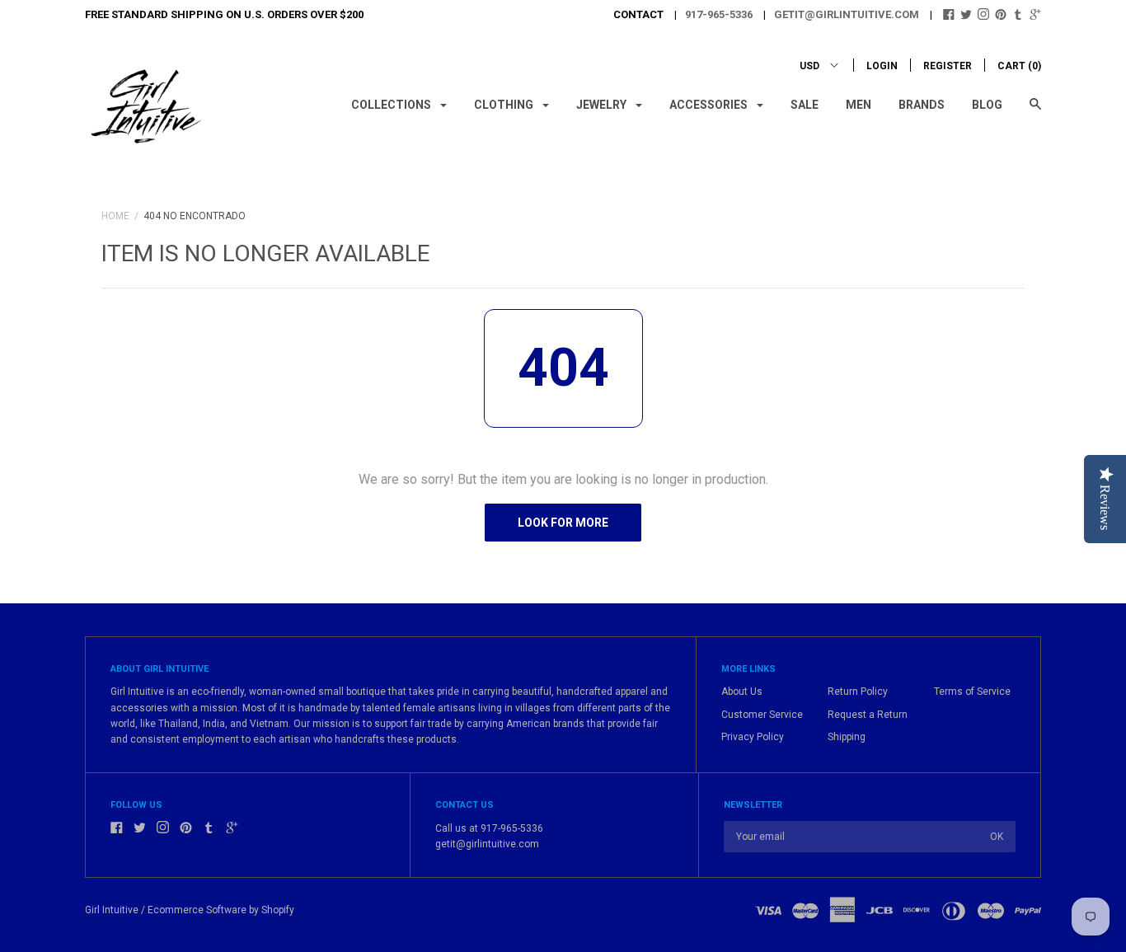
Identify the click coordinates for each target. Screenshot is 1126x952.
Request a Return (868, 714)
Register (947, 66)
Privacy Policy (752, 737)
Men (858, 104)
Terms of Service (972, 691)
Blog (987, 104)
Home (115, 216)
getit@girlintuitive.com (846, 14)
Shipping (847, 737)
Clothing (505, 104)
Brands (921, 104)
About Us (741, 691)
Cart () (1019, 66)
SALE (805, 104)
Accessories (709, 104)
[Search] (1035, 111)
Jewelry (602, 104)
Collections (392, 104)
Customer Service (762, 714)
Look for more (563, 522)
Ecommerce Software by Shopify (221, 910)
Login (882, 66)
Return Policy (858, 691)
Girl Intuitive (111, 910)
